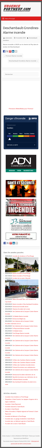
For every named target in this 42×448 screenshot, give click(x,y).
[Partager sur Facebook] (4, 51)
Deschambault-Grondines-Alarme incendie (23, 61)
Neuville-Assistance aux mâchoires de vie (24, 377)
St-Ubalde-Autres (17, 331)
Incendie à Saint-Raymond (13, 404)
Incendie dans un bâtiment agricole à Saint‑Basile (19, 421)
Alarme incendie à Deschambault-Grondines (25, 304)
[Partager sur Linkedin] (13, 51)
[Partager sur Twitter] (7, 51)
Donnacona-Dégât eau (18, 319)
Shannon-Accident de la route (21, 309)
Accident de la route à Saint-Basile (15, 423)
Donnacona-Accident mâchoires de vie (23, 374)
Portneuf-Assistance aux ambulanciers (23, 367)
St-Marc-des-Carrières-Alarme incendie (23, 360)
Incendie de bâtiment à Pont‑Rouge (15, 416)
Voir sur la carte (12, 145)
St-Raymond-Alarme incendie (21, 328)
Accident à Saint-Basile (12, 409)
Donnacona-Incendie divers (20, 306)
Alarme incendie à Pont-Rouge (21, 273)
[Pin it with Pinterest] (10, 51)
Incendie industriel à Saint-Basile (14, 406)
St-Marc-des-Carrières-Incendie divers (23, 365)
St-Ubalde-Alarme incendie (20, 316)
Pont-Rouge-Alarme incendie (20, 333)
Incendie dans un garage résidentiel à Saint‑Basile (20, 419)
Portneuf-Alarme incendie (13, 56)
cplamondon (8, 38)
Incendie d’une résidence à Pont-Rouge (16, 397)
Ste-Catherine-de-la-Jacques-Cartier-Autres (25, 326)
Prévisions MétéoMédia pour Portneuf (21, 108)
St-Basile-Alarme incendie (20, 379)
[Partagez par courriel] (16, 51)
